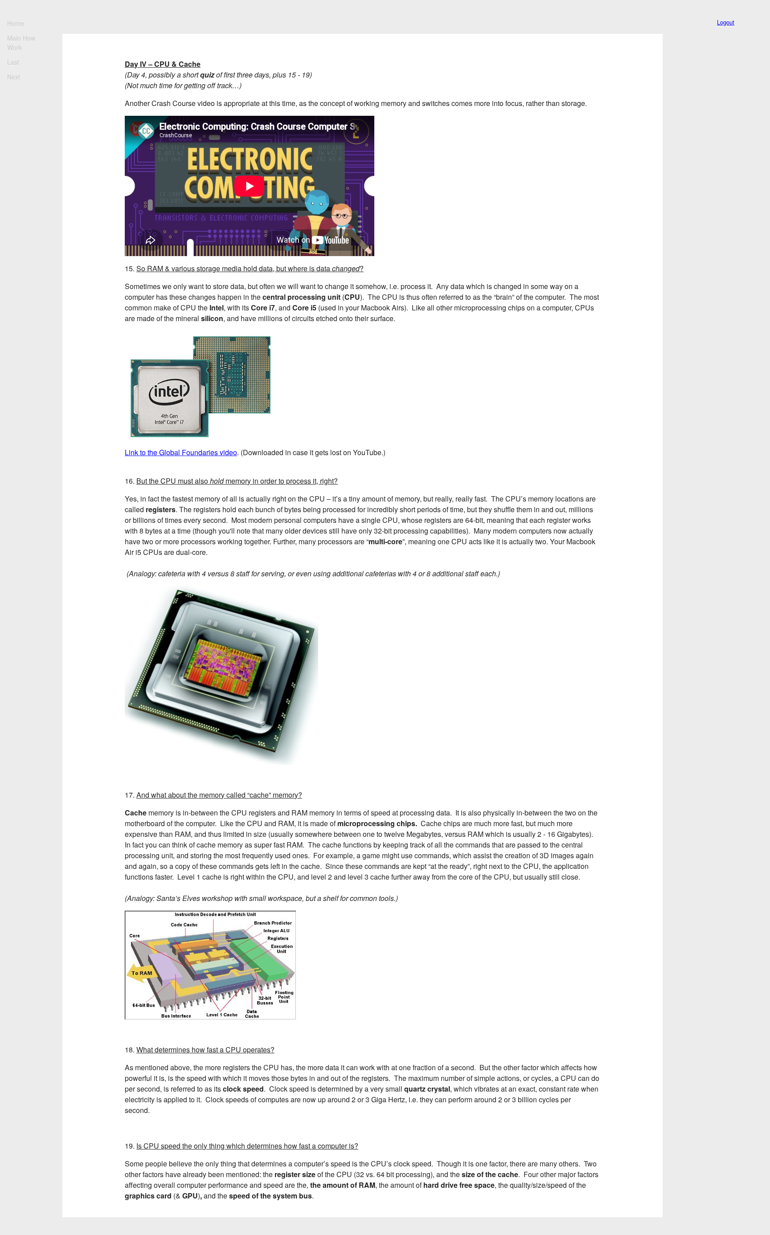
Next (13, 76)
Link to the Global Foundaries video (181, 452)
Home (15, 23)
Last (13, 61)
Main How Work (21, 42)
